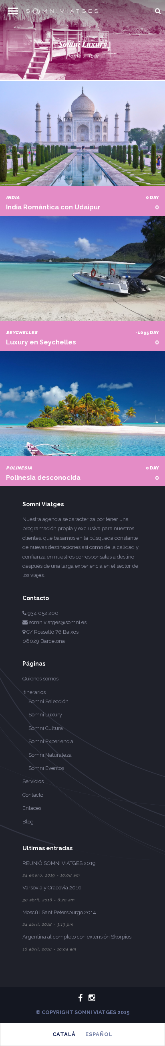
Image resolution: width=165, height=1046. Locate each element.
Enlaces (31, 808)
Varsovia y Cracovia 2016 (52, 888)
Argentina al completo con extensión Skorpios (76, 937)
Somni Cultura (45, 728)
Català (64, 1034)
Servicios (33, 781)
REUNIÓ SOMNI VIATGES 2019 (59, 863)
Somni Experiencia (50, 741)
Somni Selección (48, 701)
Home (73, 56)
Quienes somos (40, 679)
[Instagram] (89, 998)
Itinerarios (34, 692)
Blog (28, 822)
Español (99, 1034)
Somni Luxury (45, 715)
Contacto (32, 795)
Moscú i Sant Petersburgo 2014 (59, 912)
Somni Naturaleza (50, 755)
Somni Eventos (46, 768)
